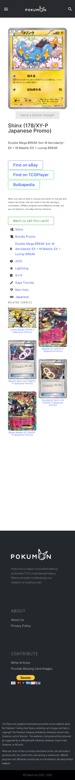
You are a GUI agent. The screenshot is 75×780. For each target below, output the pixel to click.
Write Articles (20, 663)
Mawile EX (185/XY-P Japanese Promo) (53, 350)
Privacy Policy (21, 626)
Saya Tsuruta (24, 282)
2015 (18, 261)
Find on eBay (25, 165)
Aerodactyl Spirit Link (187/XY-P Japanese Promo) (53, 402)
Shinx (19, 229)
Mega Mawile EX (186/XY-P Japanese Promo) (22, 433)
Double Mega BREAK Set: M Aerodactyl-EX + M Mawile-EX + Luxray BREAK (38, 249)
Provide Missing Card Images (31, 668)
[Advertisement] (37, 477)
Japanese (22, 297)
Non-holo (22, 290)
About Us (17, 620)
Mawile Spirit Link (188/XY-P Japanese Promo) (22, 382)
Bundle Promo (25, 236)
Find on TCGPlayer (31, 174)
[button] (6, 9)
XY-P (18, 275)
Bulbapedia (24, 184)
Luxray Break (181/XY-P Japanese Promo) (22, 331)
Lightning (21, 268)
